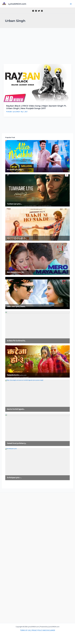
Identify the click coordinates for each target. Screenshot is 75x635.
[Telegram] (33, 11)
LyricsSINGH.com (17, 4)
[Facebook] (36, 11)
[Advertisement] (37, 42)
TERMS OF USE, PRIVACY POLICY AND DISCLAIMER (37, 630)
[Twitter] (39, 11)
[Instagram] (42, 11)
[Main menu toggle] (71, 4)
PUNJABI (9, 112)
